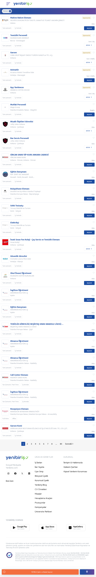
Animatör (14, 69)
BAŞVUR (89, 28)
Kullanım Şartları (71, 467)
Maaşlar (38, 493)
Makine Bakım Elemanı (20, 17)
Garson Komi (16, 425)
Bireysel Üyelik (41, 476)
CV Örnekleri (41, 489)
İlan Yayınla (39, 467)
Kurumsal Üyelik (42, 480)
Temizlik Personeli (18, 35)
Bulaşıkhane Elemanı (19, 188)
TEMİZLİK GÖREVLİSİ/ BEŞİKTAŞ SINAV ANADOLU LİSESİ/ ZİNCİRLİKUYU (35, 324)
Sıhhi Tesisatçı (16, 205)
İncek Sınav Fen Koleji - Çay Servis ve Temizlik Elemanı (35, 239)
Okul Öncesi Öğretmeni (20, 273)
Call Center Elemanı (19, 375)
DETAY (88, 45)
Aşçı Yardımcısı (17, 87)
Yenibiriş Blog (41, 484)
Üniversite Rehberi (43, 511)
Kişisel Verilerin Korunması (75, 471)
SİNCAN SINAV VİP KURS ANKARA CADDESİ (29, 154)
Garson (13, 52)
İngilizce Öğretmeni (19, 290)
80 (61, 443)
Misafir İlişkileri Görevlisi (21, 121)
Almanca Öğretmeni (19, 341)
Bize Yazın (9, 481)
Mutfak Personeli (18, 104)
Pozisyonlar (40, 502)
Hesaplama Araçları (43, 498)
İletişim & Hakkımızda (73, 462)
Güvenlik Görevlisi (18, 256)
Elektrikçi (14, 222)
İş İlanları (38, 462)
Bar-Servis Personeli (19, 138)
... (56, 443)
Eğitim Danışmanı (18, 171)
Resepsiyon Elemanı (19, 409)
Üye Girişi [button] (39, 471)
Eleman (5, 11)
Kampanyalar (40, 507)
